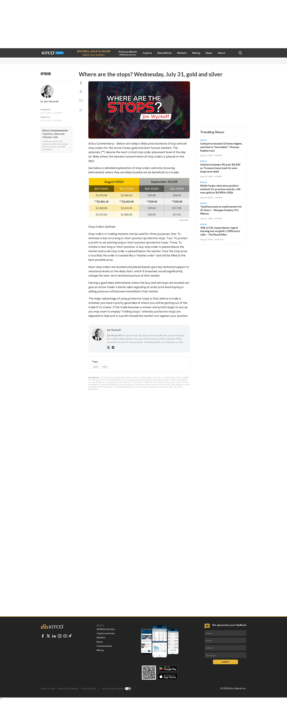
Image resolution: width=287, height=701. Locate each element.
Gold (203, 140)
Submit (225, 662)
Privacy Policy (88, 688)
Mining (100, 650)
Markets (101, 637)
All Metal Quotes (106, 629)
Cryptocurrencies (106, 633)
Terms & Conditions (68, 688)
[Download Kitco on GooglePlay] (168, 668)
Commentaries (104, 645)
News (100, 641)
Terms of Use (48, 688)
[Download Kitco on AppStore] (168, 676)
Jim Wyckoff (51, 101)
